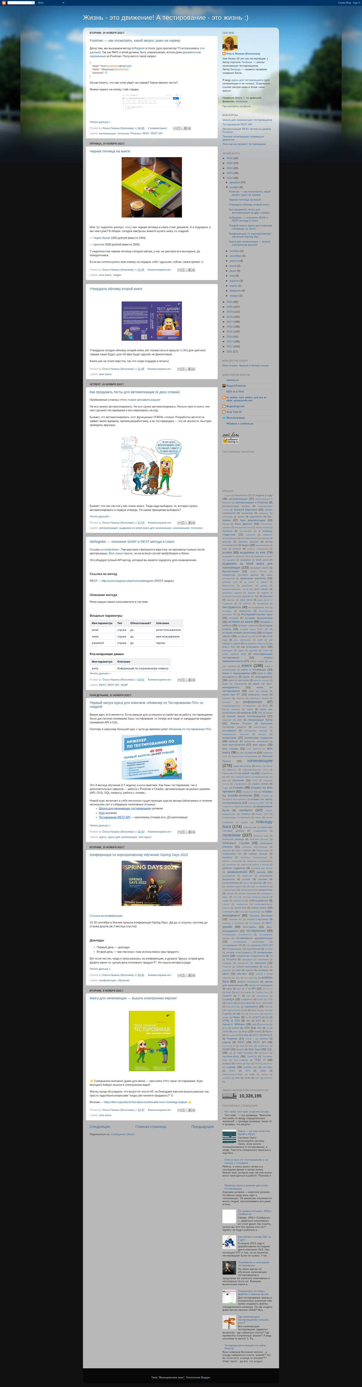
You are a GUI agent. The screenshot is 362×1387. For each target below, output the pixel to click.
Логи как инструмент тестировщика (244, 144)
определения (240, 784)
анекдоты (263, 513)
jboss (224, 1028)
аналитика (247, 513)
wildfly (252, 1074)
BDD (238, 992)
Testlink (238, 1064)
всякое (227, 552)
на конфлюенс (109, 549)
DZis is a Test (235, 391)
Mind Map (243, 1035)
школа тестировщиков (260, 985)
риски (246, 883)
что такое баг (251, 978)
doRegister (138, 48)
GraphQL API (229, 1014)
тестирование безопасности (237, 934)
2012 (230, 346)
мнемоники (229, 737)
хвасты (249, 970)
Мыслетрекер (235, 417)
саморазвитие (247, 890)
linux (245, 1031)
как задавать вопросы (254, 643)
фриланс (226, 970)
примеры (227, 857)
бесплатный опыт (243, 527)
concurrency (262, 996)
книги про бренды (258, 691)
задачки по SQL (250, 596)
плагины (245, 814)
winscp (265, 1074)
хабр (238, 970)
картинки (253, 650)
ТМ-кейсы (231, 959)
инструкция (262, 603)
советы (225, 904)
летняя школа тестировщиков (246, 716)
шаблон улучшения (248, 981)
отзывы (238, 787)
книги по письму (261, 680)
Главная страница (150, 1127)
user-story (267, 1067)
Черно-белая (101, 237)
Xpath (247, 1078)
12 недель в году (262, 495)
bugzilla (247, 992)
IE (267, 1021)
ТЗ (271, 956)
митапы (262, 734)
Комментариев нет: (160, 269)
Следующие (100, 1127)
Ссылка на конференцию (106, 915)
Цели (225, 973)
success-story (230, 1056)
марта (234, 285)
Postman (135, 133)
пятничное (231, 864)
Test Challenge (241, 1060)
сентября (236, 255)
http (248, 1020)
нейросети (232, 770)
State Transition (245, 1053)
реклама (262, 879)
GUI (243, 1014)
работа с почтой (260, 864)
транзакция (247, 959)
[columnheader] (102, 623)
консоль (240, 698)
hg (247, 1017)
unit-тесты (267, 1064)
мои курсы (145, 837)
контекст (226, 702)
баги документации (252, 520)
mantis (257, 1031)
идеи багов (246, 600)
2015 (230, 331)
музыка (240, 753)
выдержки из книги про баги (236, 556)
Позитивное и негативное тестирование (253, 1264)
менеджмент (229, 730)
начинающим (107, 133)
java (254, 1024)
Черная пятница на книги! (110, 151)
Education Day (233, 1007)
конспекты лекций (259, 698)
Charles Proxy (262, 992)
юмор (229, 988)
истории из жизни (240, 621)
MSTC (256, 1035)
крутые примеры (231, 709)
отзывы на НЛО (250, 792)
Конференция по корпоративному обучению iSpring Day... (250, 235)
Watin (263, 1070)
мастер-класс (260, 727)
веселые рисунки (248, 541)
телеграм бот (235, 919)
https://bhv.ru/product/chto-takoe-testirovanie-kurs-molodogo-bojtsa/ (145, 1102)
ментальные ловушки (255, 731)
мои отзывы (230, 748)
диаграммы (247, 585)
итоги (259, 636)
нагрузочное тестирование (245, 756)
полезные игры (261, 836)
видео (245, 545)
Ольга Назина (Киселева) (243, 53)
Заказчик (267, 596)
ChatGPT (227, 996)
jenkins (235, 1028)
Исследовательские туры (256, 614)
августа (234, 260)
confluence (247, 999)
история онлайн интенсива (239, 632)
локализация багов (260, 719)
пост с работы (243, 850)
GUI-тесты (254, 1014)
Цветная (98, 244)
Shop (250, 1046)
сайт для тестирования (257, 886)
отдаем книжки (260, 784)
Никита (225, 773)
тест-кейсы (249, 927)
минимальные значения (235, 734)
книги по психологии (234, 684)
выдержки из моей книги (254, 560)
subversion (263, 1053)
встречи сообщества (257, 549)
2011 (230, 351)
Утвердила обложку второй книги (116, 289)
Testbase (246, 62)
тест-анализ (255, 923)
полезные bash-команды (255, 847)
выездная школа (259, 568)
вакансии (250, 535)
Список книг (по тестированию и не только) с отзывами (246, 1161)
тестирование (255, 930)
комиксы (226, 698)
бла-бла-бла (245, 531)
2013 (230, 341)
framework (236, 1010)
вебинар (265, 538)
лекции (269, 713)
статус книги (259, 907)
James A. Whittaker (233, 1024)
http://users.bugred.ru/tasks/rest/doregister (128, 580)
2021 (230, 302)
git (246, 1010)
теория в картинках (257, 919)
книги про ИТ (231, 694)
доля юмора (261, 589)
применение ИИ (232, 854)
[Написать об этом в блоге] (178, 128)
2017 (230, 321)
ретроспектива (230, 883)
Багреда (235, 69)
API (254, 988)
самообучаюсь (229, 890)
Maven (268, 1031)
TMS (257, 1064)
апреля (234, 280)
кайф (260, 640)
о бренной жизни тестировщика (249, 777)
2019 (230, 311)
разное (261, 872)
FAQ (267, 1007)
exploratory (251, 1006)
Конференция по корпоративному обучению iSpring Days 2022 (139, 855)
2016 (230, 326)
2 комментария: (158, 128)
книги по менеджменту (257, 676)
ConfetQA (228, 999)
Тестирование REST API (237, 124)
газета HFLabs (258, 571)
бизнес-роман (262, 527)
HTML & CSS (231, 1020)
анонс (241, 516)
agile (239, 989)
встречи (237, 548)
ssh (230, 1053)
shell (242, 1046)
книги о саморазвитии (236, 673)
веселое (226, 541)
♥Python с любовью (239, 423)
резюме (246, 879)
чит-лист (236, 978)
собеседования (258, 900)
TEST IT (259, 1060)
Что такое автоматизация (140, 399)
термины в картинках (233, 923)
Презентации (262, 850)
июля (233, 265)
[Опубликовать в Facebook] (186, 128)
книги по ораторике (238, 680)
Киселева (241, 101)
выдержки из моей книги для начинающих (145, 528)
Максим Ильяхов (241, 723)
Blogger (205, 1377)
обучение (123, 980)
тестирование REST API (259, 945)
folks (224, 1010)
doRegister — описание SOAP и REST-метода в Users (132, 542)
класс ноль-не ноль (234, 654)
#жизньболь (241, 495)
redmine (264, 1038)
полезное (123, 133)
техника (268, 949)
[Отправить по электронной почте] (175, 128)
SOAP (124, 685)
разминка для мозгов (261, 868)
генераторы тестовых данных (240, 575)
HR (267, 1017)
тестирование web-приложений (243, 949)
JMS (259, 1028)
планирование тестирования (236, 817)
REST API (157, 133)
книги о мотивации (253, 669)
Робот (269, 883)
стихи (241, 912)
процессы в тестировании (259, 861)
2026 (230, 158)
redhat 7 (250, 1039)
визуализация (262, 545)
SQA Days (254, 1049)
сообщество (242, 904)
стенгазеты (228, 911)
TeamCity (252, 1056)
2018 (230, 316)
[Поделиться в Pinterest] (189, 128)
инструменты (231, 607)
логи (239, 720)
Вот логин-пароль (121, 553)
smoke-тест (263, 1046)
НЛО (235, 773)
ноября (234, 187)
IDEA (258, 1020)
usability (231, 1067)
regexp (226, 1042)
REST (146, 133)
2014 (230, 336)
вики (224, 549)
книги (247, 665)
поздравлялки (260, 831)
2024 (230, 168)
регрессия (247, 876)
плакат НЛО (262, 814)
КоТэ (265, 705)
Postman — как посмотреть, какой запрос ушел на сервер (135, 40)
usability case (250, 1067)
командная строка (258, 694)
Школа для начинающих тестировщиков (247, 119)
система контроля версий (255, 897)
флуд (266, 967)
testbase (226, 1063)
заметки (230, 600)
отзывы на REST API (258, 803)
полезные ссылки (235, 843)
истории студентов (248, 625)
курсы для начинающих (122, 837)
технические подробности (250, 956)
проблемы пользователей (253, 857)
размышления (237, 871)
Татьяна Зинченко (260, 915)
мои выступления (233, 744)
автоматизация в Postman (251, 502)
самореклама (265, 890)
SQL (269, 1049)
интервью (227, 611)
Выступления (230, 571)
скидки (117, 275)
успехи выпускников (247, 966)
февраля (236, 290)
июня (233, 270)
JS (267, 1028)
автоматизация (108, 528)
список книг (240, 907)
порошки (226, 850)
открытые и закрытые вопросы (237, 806)
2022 (230, 178)
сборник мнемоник (247, 893)
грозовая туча (229, 582)
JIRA (247, 1027)
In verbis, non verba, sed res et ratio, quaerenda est (246, 399)
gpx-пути (265, 1010)
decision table (244, 1003)
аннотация (227, 517)
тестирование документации (254, 938)
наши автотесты (242, 766)
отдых (225, 788)
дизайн (264, 585)
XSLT (257, 1078)
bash (228, 992)
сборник (230, 893)
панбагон (245, 810)
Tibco (248, 1064)
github (254, 1010)
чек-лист (242, 973)
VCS (247, 1070)
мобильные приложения (256, 741)
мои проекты (254, 749)
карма (241, 650)
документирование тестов (235, 589)
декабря (235, 182)
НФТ (228, 777)
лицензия (226, 720)
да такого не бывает (256, 582)
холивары (263, 970)
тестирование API (232, 945)
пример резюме (258, 854)
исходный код (244, 636)
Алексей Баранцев (245, 509)
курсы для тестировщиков (247, 80)
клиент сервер (257, 661)
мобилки (233, 741)
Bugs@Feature (236, 385)
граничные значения (253, 578)
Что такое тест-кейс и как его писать (246, 1111)
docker (258, 1003)
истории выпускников (258, 618)
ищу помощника (242, 640)
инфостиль (245, 611)
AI (246, 989)
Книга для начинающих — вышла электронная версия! (133, 998)
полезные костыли (259, 839)
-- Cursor (226, 495)
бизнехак (227, 531)
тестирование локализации (248, 942)
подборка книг (250, 827)
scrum (225, 1046)
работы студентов (233, 868)
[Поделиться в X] (182, 128)
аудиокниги (256, 516)
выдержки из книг (253, 552)
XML (237, 1078)
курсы (102, 837)
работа (244, 864)
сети (235, 897)
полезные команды (233, 839)
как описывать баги (253, 646)
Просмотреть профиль (236, 106)
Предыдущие (202, 1127)
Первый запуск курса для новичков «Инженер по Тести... (250, 227)
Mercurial (230, 1035)
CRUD (260, 999)
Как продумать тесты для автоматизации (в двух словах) (135, 392)
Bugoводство (235, 406)
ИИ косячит (245, 603)
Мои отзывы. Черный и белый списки (245, 365)
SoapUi (240, 1049)
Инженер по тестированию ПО (189, 729)
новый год (248, 773)
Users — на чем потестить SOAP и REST (254, 1133)
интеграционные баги (258, 607)
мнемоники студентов (258, 737)
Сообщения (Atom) (122, 1134)
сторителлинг (254, 912)
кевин (265, 650)
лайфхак (245, 712)
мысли (252, 752)
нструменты (266, 773)
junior (235, 1031)
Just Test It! (234, 412)
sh (234, 1046)
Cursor (229, 1003)
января (234, 295)
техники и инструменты (239, 952)
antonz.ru (232, 380)
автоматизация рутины (236, 506)
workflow (226, 1078)
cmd (248, 996)
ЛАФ (260, 713)
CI (239, 996)
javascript (264, 1024)
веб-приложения (249, 538)
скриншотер (239, 901)
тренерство (243, 963)
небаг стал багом (264, 766)
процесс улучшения (232, 861)
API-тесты (267, 989)
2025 (230, 163)
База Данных (243, 523)
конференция (107, 980)
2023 (230, 173)
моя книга (105, 275)
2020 (230, 306)
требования (263, 959)
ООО (254, 780)
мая (232, 275)
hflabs (236, 1017)
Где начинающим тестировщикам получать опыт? (253, 1319)
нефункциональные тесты (255, 770)
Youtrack (268, 1078)
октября (235, 251)
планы (258, 817)
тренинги (260, 963)
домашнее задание (232, 593)
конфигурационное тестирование (239, 706)
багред (225, 524)
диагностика (228, 585)
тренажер (227, 963)
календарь (227, 650)
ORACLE (267, 1035)
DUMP (269, 1003)
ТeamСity (226, 967)
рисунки (257, 883)
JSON (225, 1031)
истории (233, 618)
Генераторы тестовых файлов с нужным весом (253, 1293)
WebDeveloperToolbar (232, 1074)
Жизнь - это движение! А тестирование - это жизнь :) (165, 17)
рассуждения (228, 876)
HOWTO (256, 1017)
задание (251, 593)
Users (232, 1070)
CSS (270, 999)
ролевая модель (234, 886)
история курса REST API (254, 629)
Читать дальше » (100, 122)
